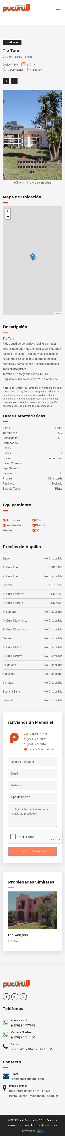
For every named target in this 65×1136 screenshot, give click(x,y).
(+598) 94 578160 (23, 1037)
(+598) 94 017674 (37, 734)
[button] (19, 157)
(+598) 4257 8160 (36, 744)
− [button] (7, 216)
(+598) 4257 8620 (36, 739)
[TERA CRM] (40, 1130)
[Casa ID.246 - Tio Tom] (32, 135)
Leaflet (58, 313)
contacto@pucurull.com (41, 749)
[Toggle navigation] (57, 8)
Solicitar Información (32, 851)
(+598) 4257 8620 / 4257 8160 (31, 1049)
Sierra (48, 1125)
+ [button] (7, 211)
